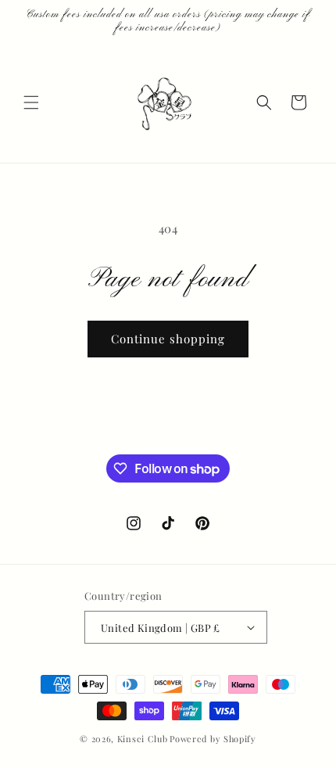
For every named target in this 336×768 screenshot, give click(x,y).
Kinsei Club (142, 739)
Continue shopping (168, 338)
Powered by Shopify (213, 739)
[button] (31, 102)
